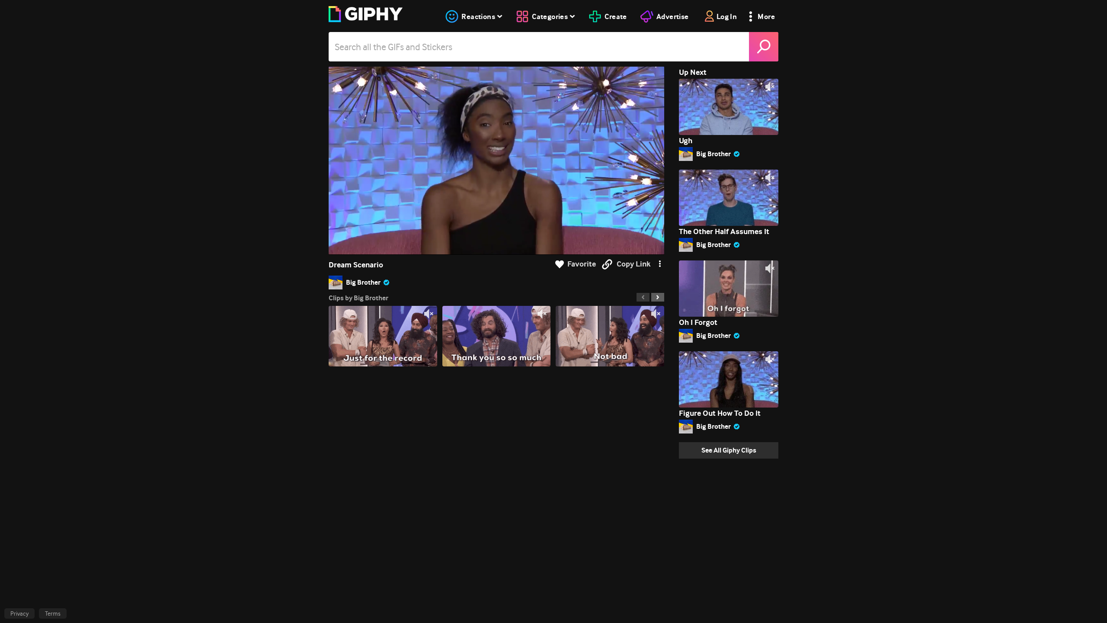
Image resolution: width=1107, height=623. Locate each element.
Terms (53, 613)
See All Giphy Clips (728, 450)
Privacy (19, 613)
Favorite (581, 264)
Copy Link (633, 264)
